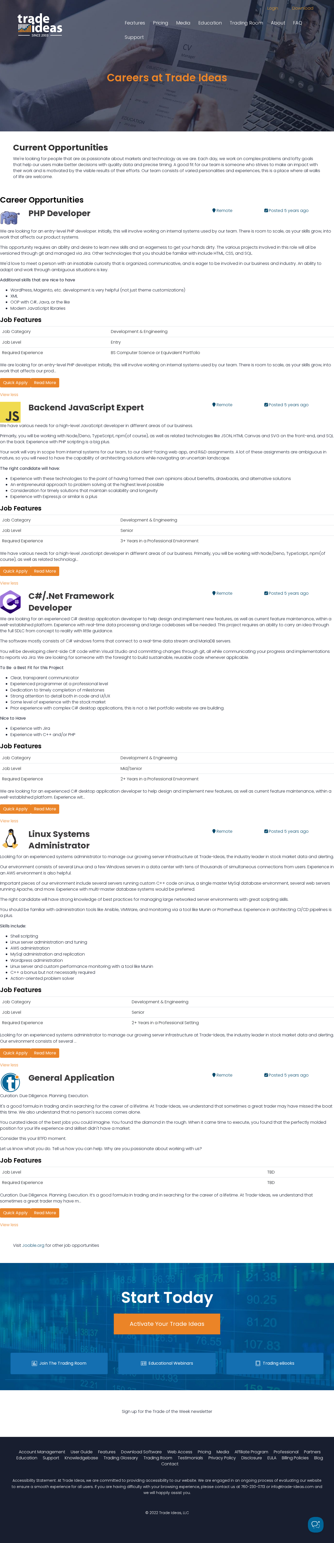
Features (135, 23)
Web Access (179, 1452)
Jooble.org (33, 1245)
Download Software (141, 1452)
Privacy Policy (222, 1458)
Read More (45, 383)
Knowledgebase (81, 1458)
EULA (271, 1458)
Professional (286, 1452)
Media (183, 23)
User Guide (82, 1452)
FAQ (297, 23)
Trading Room (246, 23)
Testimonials (190, 1458)
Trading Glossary (121, 1458)
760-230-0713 (253, 1486)
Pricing (160, 23)
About (278, 23)
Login (272, 8)
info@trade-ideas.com (292, 1486)
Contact (169, 1464)
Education (210, 23)
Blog (318, 1458)
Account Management (42, 1452)
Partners (312, 1452)
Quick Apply (15, 383)
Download (302, 8)
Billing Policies (295, 1458)
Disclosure (251, 1458)
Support (134, 37)
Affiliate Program (251, 1452)
